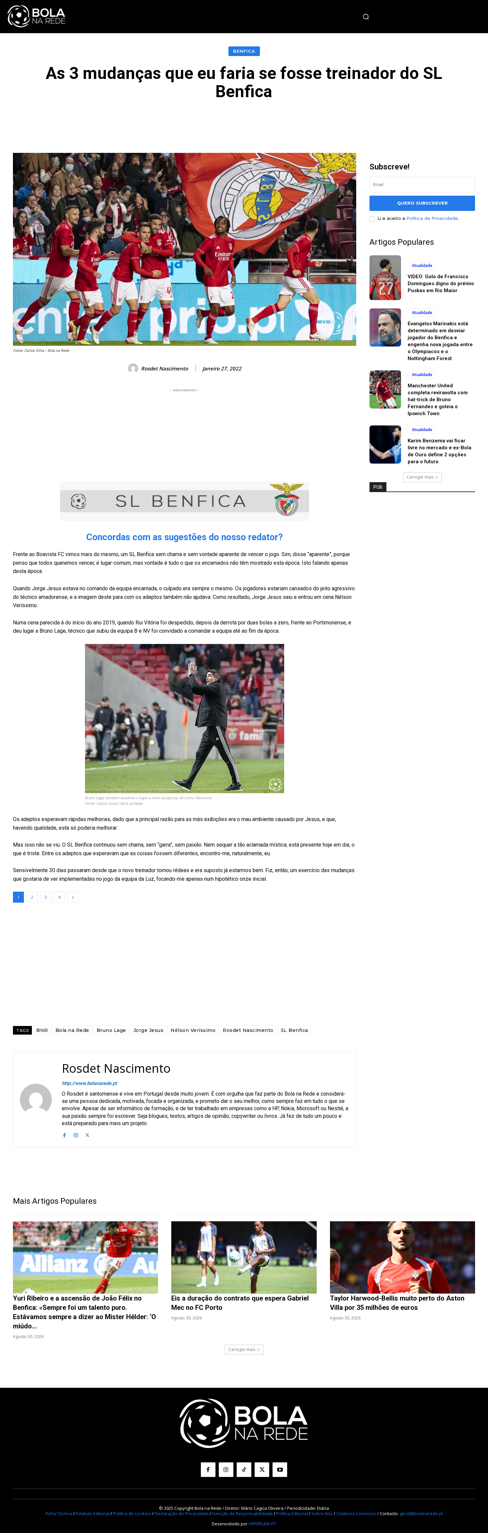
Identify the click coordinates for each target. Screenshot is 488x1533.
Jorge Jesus (148, 1030)
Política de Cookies (132, 1513)
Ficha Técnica (58, 1513)
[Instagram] (75, 1134)
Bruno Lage (111, 1030)
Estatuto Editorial (93, 1513)
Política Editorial (292, 1513)
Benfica (244, 51)
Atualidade (422, 265)
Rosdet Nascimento (164, 368)
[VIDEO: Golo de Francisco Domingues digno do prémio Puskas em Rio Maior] (385, 277)
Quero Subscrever (422, 203)
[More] (393, 120)
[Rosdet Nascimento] (134, 368)
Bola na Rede (72, 1030)
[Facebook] (64, 1134)
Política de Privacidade (432, 218)
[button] (365, 16)
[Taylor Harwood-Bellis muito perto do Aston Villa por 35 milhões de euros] (402, 1257)
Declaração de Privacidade (182, 1513)
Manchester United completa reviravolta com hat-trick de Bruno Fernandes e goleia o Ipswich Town (438, 399)
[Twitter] (87, 1134)
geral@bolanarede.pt (421, 1513)
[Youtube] (280, 1469)
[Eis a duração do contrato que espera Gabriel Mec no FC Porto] (243, 1257)
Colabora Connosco (356, 1513)
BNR (42, 1030)
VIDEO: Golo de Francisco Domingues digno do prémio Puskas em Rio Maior (441, 283)
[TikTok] (244, 1469)
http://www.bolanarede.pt (89, 1083)
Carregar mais (420, 477)
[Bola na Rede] (36, 17)
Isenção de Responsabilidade (242, 1513)
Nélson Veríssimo (193, 1030)
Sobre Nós (322, 1513)
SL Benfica (294, 1030)
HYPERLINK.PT (262, 1524)
